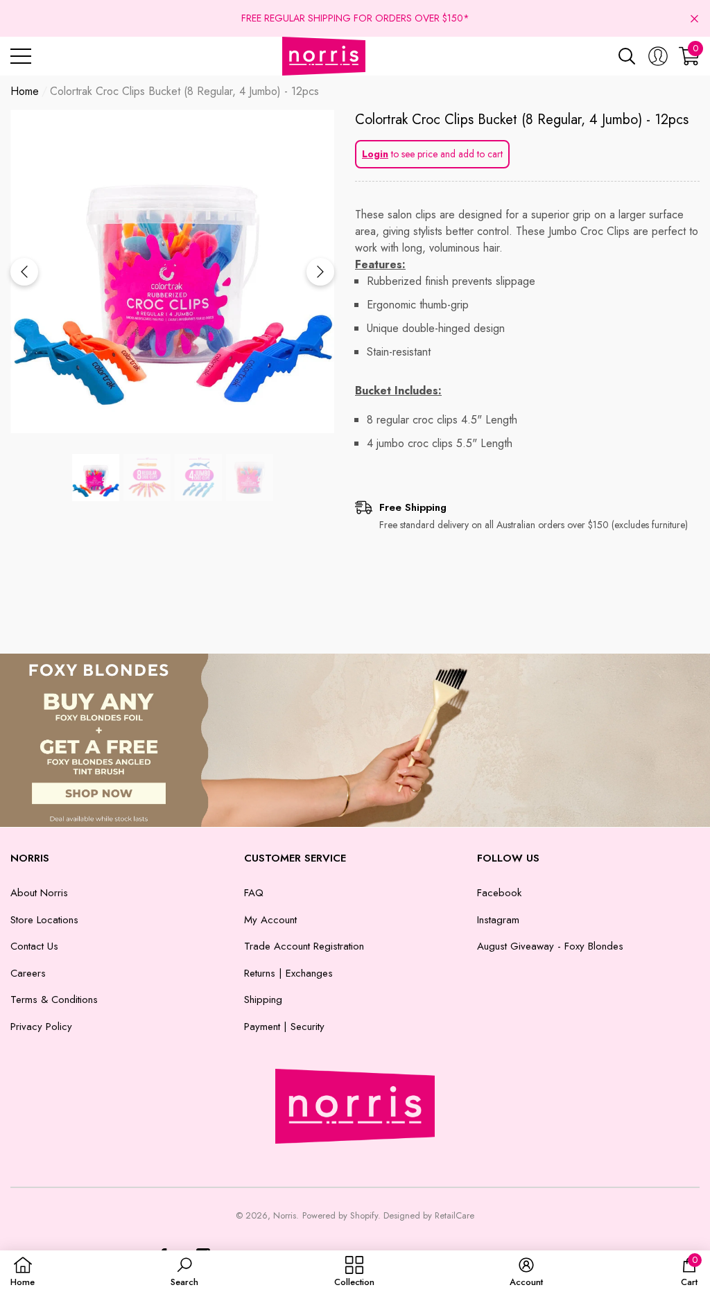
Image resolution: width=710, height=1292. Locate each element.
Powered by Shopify (340, 1215)
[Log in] (658, 56)
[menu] (20, 56)
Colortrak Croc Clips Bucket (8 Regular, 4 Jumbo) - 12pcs (522, 120)
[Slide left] (24, 272)
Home (24, 91)
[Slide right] (320, 272)
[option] (172, 271)
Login (375, 154)
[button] (694, 18)
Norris (284, 1215)
